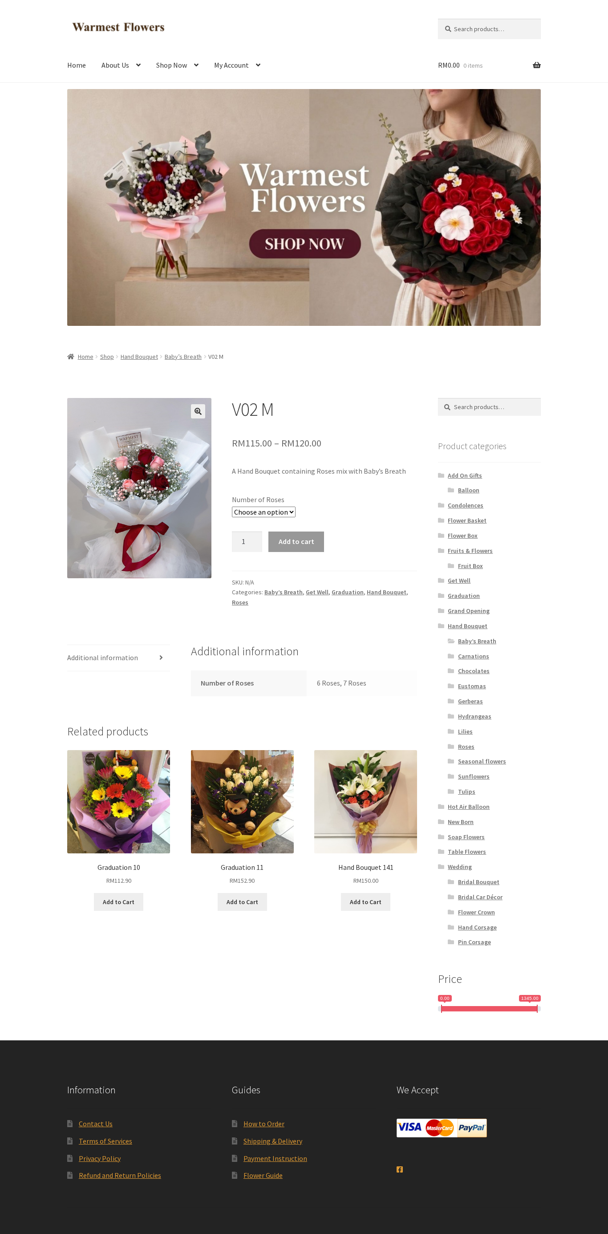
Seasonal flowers (482, 761)
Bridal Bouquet (478, 882)
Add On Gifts (465, 475)
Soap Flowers (466, 837)
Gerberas (470, 701)
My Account (231, 65)
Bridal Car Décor (480, 897)
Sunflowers (474, 776)
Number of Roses (258, 499)
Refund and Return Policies (120, 1175)
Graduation (348, 592)
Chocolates (474, 671)
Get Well (317, 592)
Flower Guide (263, 1175)
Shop (107, 357)
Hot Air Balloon (469, 807)
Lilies (465, 731)
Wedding (460, 867)
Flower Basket (467, 520)
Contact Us (96, 1123)
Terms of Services (105, 1141)
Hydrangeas (474, 716)
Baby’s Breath (183, 357)
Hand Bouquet (139, 357)
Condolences (465, 505)
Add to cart (296, 541)
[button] (198, 411)
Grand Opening (469, 611)
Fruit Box (470, 566)
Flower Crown (476, 912)
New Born (461, 822)
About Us (115, 65)
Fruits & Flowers (470, 551)
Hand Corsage (477, 927)
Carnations (473, 656)
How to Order (263, 1123)
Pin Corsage (474, 942)
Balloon (468, 490)
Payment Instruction (275, 1158)
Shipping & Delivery (272, 1141)
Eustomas (472, 686)
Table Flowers (467, 852)
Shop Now (171, 65)
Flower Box (463, 536)
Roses (240, 602)
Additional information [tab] (102, 657)
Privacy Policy (100, 1158)
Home (76, 65)
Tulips (466, 791)
